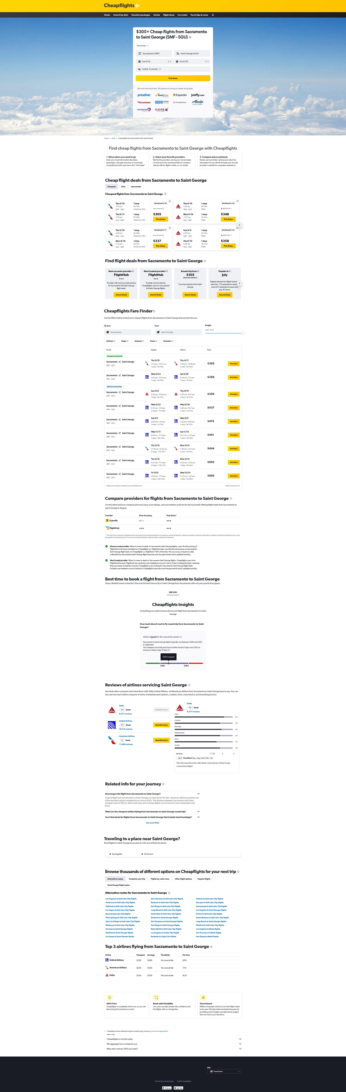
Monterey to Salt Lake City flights (120, 925)
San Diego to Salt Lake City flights (165, 906)
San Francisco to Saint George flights (167, 921)
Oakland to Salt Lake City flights (120, 906)
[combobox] (143, 45)
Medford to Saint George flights (119, 933)
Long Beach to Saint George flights (211, 921)
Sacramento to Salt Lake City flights (211, 906)
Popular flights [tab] (204, 879)
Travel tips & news (199, 15)
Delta (121, 706)
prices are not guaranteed (159, 1031)
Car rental (182, 15)
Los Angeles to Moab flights (208, 929)
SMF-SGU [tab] (173, 592)
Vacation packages (140, 15)
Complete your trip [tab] (137, 879)
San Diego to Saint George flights (165, 925)
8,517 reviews (125, 714)
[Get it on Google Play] (166, 1088)
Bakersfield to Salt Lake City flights (166, 929)
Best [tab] (123, 186)
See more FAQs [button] (152, 823)
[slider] (242, 333)
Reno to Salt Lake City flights (118, 914)
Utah (113, 138)
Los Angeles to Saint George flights (211, 910)
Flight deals (168, 15)
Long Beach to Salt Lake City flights (166, 910)
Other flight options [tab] (183, 879)
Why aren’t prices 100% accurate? (122, 1048)
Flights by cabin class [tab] (160, 879)
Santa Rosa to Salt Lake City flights (166, 914)
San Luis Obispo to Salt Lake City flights (123, 921)
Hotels (156, 15)
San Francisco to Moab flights (208, 933)
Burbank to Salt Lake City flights (165, 902)
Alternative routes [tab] (115, 879)
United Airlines (125, 721)
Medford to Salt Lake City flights (210, 925)
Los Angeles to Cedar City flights (165, 933)
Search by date (120, 15)
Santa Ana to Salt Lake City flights (120, 902)
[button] (190, 37)
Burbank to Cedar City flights (163, 936)
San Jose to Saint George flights (119, 929)
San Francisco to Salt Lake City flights (167, 899)
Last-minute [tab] (136, 186)
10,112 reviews (125, 729)
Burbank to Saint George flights (164, 917)
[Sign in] (213, 14)
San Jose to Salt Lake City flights (210, 902)
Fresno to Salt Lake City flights (209, 914)
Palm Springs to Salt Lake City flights (121, 917)
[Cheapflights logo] (119, 6)
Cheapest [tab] (111, 186)
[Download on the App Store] (178, 1088)
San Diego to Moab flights (207, 936)
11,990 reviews (126, 744)
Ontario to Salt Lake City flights (209, 899)
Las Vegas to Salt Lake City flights (120, 910)
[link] (121, 294)
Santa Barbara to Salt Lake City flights (212, 917)
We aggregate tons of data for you (122, 1044)
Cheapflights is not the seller (120, 1039)
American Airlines (127, 736)
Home (107, 15)
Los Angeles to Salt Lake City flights (121, 899)
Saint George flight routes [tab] (118, 885)
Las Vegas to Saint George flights (120, 936)
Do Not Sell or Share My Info (164, 1081)
